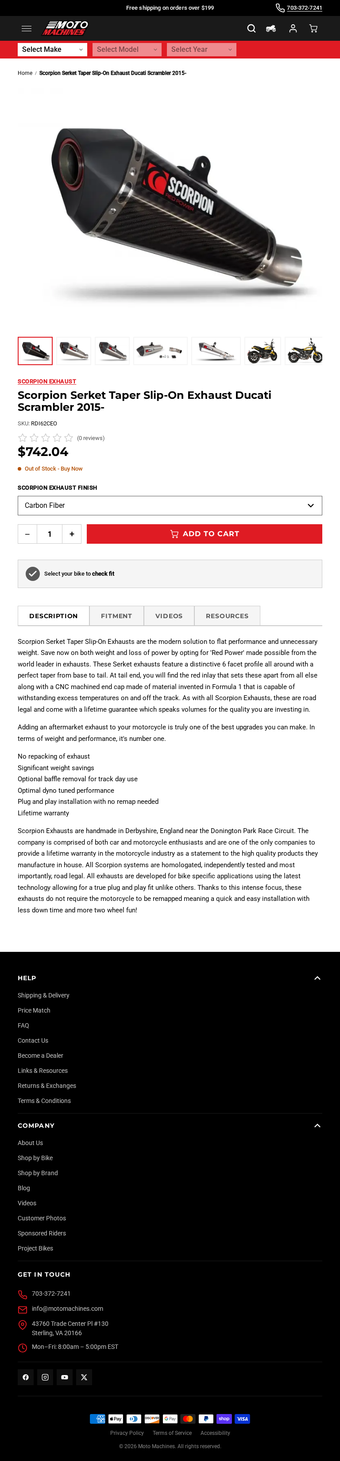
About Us (30, 1142)
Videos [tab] (169, 616)
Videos (27, 1203)
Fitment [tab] (116, 616)
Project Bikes (35, 1248)
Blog (24, 1188)
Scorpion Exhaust (47, 381)
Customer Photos (42, 1218)
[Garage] (271, 28)
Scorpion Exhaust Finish (57, 487)
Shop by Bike (35, 1157)
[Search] (251, 28)
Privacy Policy (127, 1433)
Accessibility (215, 1433)
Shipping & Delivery (44, 995)
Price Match (34, 1010)
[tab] (35, 351)
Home (25, 73)
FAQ (23, 1025)
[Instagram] (45, 1377)
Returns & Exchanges (47, 1085)
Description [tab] (53, 616)
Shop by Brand (38, 1173)
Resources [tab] (227, 616)
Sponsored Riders (42, 1233)
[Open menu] (26, 28)
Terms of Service (172, 1433)
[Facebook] (26, 1377)
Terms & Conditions (44, 1100)
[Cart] (313, 28)
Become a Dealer (40, 1055)
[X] (84, 1377)
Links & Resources (43, 1070)
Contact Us (33, 1040)
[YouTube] (65, 1377)
